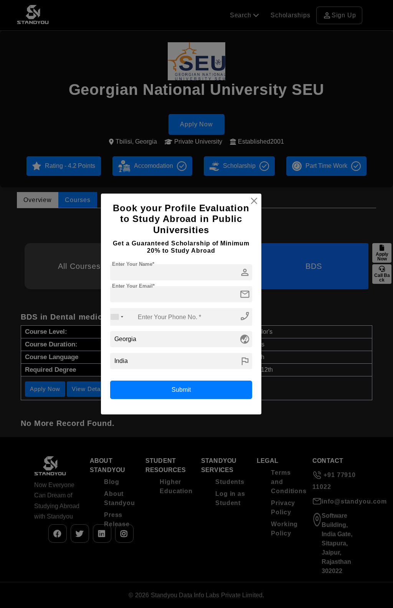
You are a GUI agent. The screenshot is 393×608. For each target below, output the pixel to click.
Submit (181, 389)
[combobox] (117, 317)
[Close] (254, 201)
